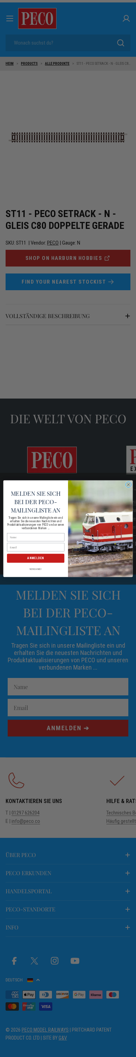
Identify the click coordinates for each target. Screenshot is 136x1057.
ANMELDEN (35, 558)
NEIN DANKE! (35, 569)
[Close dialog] (128, 484)
